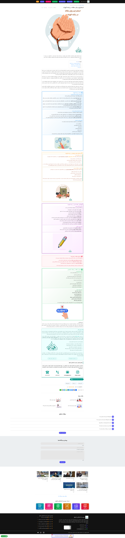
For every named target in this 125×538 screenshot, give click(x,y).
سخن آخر (79, 67)
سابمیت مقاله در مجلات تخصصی (75, 66)
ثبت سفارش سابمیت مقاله (52, 358)
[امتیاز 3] (70, 386)
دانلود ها (80, 5)
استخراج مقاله (67, 383)
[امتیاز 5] (68, 386)
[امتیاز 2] (71, 386)
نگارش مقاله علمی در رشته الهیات (75, 64)
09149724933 (82, 527)
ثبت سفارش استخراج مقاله (73, 358)
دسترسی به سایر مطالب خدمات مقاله (77, 379)
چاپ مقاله (79, 272)
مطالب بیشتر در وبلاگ (63, 496)
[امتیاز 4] (69, 386)
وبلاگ (83, 5)
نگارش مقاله (80, 383)
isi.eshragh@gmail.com (80, 529)
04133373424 (82, 525)
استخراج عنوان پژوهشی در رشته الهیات (75, 63)
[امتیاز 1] (73, 386)
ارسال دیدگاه (62, 462)
